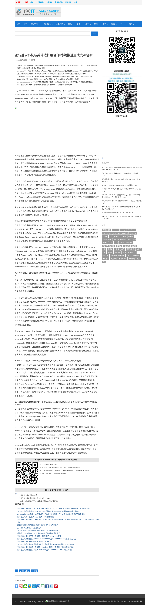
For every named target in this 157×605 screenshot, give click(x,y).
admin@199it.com (127, 601)
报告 (25, 24)
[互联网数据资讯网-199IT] (30, 12)
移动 (70, 24)
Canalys (123, 230)
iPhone (116, 236)
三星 (110, 243)
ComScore (131, 230)
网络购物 (132, 259)
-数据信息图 (106, 230)
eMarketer (116, 233)
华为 (122, 249)
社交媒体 (105, 259)
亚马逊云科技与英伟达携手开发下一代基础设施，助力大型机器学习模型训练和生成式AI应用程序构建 (53, 508)
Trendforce (132, 239)
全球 (104, 249)
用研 (130, 24)
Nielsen (123, 236)
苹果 (104, 262)
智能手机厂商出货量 (117, 255)
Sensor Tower (107, 239)
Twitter (105, 243)
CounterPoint (107, 233)
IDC (111, 236)
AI (16, 571)
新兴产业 (35, 24)
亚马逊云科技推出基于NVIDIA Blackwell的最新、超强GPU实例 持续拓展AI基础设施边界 (48, 511)
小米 (104, 252)
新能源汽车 (132, 252)
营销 (96, 24)
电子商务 (136, 255)
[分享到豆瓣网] (42, 586)
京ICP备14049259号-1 (39, 602)
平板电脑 (118, 252)
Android (115, 230)
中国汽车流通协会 (108, 246)
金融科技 (47, 24)
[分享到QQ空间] (29, 586)
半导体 (117, 249)
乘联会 (119, 246)
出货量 (110, 249)
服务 (113, 24)
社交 (87, 24)
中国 (116, 243)
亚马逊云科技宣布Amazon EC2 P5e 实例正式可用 (35, 541)
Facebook (125, 233)
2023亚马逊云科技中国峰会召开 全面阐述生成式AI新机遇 (37, 525)
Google (105, 236)
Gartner (133, 233)
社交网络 (114, 259)
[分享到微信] (25, 586)
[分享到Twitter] (51, 586)
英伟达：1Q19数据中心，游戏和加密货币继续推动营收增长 (38, 533)
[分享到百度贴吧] (38, 586)
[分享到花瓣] (56, 586)
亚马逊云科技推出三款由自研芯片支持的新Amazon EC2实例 (39, 536)
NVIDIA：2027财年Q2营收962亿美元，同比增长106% (119, 185)
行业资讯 (32, 60)
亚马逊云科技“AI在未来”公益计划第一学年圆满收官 (35, 517)
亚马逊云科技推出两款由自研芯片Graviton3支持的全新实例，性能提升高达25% (45, 547)
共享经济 (59, 24)
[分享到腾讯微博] (34, 586)
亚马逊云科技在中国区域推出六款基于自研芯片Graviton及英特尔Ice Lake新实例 (45, 544)
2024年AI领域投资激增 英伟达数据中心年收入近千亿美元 (37, 530)
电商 (78, 24)
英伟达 (34, 571)
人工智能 (127, 246)
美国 (138, 259)
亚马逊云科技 (24, 571)
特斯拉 (129, 255)
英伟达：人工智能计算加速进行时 (29, 528)
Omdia (130, 236)
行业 (121, 24)
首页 (18, 24)
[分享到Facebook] (47, 586)
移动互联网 (123, 259)
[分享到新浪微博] (21, 586)
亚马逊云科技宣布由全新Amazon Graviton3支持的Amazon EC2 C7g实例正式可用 (46, 539)
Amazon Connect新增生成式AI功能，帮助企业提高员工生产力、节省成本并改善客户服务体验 (51, 514)
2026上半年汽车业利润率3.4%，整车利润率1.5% (117, 213)
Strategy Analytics (120, 239)
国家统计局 (130, 249)
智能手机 (105, 255)
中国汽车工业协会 (126, 243)
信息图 (134, 246)
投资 (104, 24)
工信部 (110, 252)
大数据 (138, 249)
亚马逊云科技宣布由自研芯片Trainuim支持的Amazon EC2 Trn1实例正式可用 (44, 550)
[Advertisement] (107, 12)
